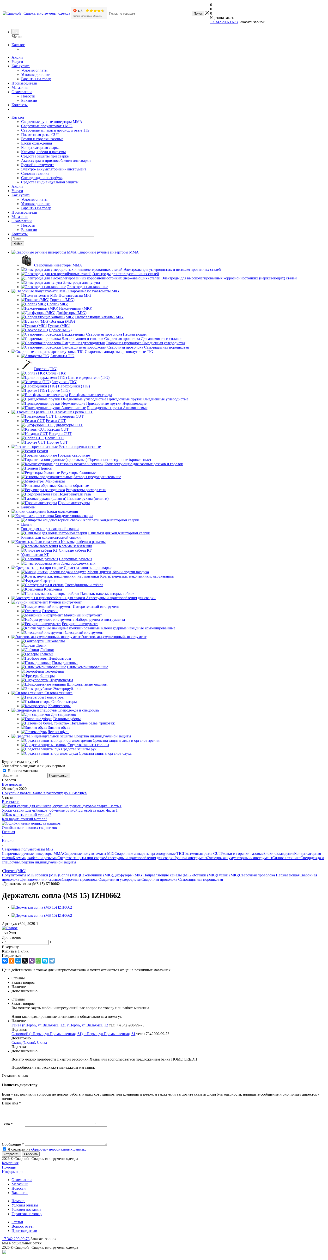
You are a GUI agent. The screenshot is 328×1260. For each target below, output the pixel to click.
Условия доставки (35, 74)
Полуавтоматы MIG (18, 875)
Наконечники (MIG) (96, 875)
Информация (12, 1172)
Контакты (20, 105)
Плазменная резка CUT (40, 135)
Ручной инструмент (37, 165)
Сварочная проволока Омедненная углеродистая (101, 879)
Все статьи (10, 802)
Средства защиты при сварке (45, 156)
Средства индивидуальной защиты (50, 182)
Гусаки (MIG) (228, 875)
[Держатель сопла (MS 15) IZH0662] (42, 907)
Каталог (18, 45)
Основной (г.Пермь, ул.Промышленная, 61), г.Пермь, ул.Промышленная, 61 (73, 1034)
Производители (24, 83)
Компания (10, 1163)
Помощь (9, 1167)
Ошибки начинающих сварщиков (29, 828)
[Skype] (45, 961)
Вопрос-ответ (23, 1226)
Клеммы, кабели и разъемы (43, 152)
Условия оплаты (34, 70)
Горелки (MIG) (47, 875)
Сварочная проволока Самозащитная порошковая (182, 879)
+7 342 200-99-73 (224, 22)
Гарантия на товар (36, 79)
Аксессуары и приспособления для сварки (56, 160)
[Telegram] (52, 961)
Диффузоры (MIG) (128, 875)
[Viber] (32, 961)
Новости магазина (22, 771)
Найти (17, 244)
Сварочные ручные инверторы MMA (51, 122)
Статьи (17, 1222)
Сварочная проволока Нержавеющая (269, 875)
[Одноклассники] (11, 961)
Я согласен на (47, 1149)
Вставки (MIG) (205, 875)
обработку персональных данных (58, 1149)
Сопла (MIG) (69, 875)
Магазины (20, 87)
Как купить (21, 66)
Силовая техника (35, 173)
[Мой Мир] (18, 961)
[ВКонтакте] (5, 961)
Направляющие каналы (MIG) (168, 875)
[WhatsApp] (38, 961)
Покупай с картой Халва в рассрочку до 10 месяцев (44, 793)
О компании (22, 92)
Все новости (12, 784)
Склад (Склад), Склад (29, 1042)
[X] (25, 961)
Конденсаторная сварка (40, 147)
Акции (17, 57)
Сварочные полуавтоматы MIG (47, 126)
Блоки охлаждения (36, 143)
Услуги (17, 62)
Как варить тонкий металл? (24, 819)
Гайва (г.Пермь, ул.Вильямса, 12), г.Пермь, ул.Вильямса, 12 (60, 1025)
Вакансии (29, 100)
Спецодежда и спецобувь (41, 178)
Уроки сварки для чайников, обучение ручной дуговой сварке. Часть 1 (60, 810)
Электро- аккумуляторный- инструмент (53, 169)
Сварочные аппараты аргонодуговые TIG (55, 130)
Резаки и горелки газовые (42, 139)
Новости (28, 96)
